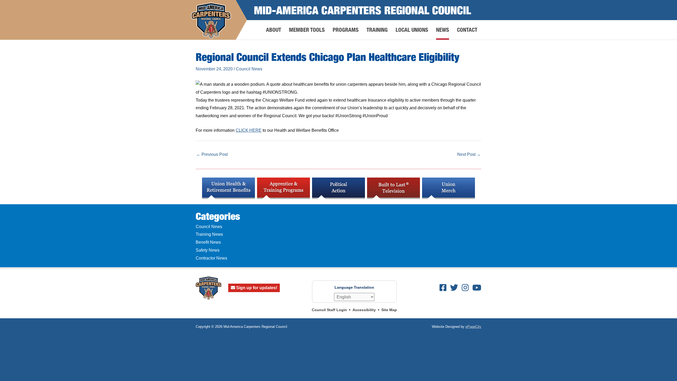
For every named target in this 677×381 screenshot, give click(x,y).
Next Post (469, 154)
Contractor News (211, 258)
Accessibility (364, 310)
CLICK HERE (249, 130)
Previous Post (212, 154)
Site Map (389, 310)
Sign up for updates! (256, 287)
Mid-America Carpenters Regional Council (362, 10)
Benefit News (208, 242)
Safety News (207, 250)
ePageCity (473, 327)
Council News (249, 69)
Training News (209, 234)
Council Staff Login (329, 310)
